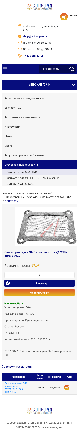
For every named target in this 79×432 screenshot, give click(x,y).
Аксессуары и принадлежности (24, 98)
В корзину (41, 283)
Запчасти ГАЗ (12, 107)
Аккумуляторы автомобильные (24, 155)
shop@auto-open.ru (35, 36)
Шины (8, 136)
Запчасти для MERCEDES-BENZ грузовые (33, 177)
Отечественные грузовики (21, 164)
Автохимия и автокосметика (22, 117)
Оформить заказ (39, 292)
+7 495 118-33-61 (33, 55)
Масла (8, 145)
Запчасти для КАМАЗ (20, 183)
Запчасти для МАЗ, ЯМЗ (22, 172)
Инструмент (12, 126)
